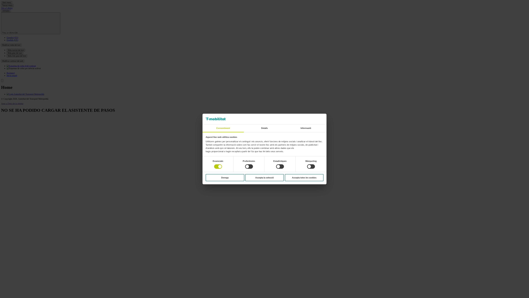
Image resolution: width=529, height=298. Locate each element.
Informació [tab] (306, 128)
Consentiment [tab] (223, 128)
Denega (225, 177)
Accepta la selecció (264, 177)
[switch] (249, 166)
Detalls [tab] (264, 128)
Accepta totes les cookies (304, 177)
